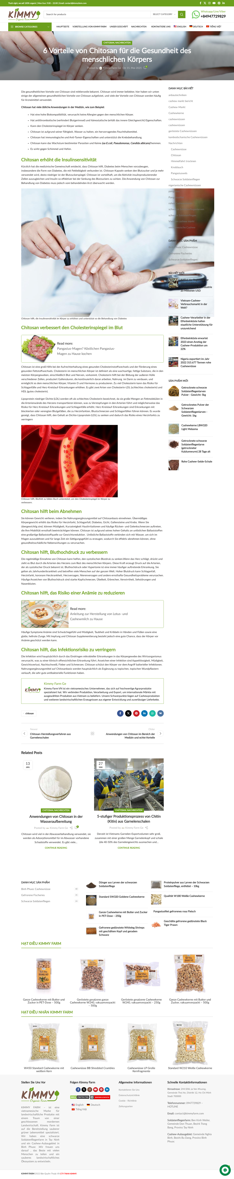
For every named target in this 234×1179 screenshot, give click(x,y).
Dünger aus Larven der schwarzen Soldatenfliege (118, 884)
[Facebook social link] (200, 3)
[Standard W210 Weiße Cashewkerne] (190, 1042)
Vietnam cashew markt (181, 221)
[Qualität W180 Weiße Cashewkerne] (156, 899)
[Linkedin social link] (223, 3)
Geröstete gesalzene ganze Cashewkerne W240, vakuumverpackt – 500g (92, 1002)
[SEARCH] (181, 14)
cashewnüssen (177, 119)
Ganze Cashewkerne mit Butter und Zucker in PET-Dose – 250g (123, 914)
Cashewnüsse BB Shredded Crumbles (93, 1068)
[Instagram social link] (209, 3)
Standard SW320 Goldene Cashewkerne (121, 897)
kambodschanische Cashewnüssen (188, 137)
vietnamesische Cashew (182, 227)
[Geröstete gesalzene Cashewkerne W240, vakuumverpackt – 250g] (141, 974)
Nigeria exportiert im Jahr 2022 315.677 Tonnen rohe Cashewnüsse (196, 363)
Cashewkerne (176, 113)
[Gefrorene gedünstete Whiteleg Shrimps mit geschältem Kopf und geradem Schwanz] (91, 932)
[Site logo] (24, 14)
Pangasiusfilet (176, 197)
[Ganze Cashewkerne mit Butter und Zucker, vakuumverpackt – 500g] (190, 974)
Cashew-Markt (177, 107)
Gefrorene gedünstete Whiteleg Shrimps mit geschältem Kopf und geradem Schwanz (121, 931)
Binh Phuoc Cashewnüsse (183, 247)
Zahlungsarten (126, 1106)
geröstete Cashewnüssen (183, 131)
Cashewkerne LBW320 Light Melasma (194, 427)
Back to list (92, 733)
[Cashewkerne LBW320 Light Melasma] (174, 429)
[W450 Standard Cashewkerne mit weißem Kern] (44, 1042)
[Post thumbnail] (173, 286)
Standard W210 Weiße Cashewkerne (190, 1068)
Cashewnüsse (178, 149)
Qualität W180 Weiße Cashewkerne (184, 896)
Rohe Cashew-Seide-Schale (196, 461)
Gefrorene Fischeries (180, 253)
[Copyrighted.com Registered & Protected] (100, 1097)
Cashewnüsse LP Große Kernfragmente (141, 1070)
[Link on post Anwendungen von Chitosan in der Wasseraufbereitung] (56, 774)
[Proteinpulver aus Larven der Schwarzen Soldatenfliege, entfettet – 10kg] (156, 885)
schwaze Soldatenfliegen (182, 215)
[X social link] (204, 3)
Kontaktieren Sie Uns (129, 1090)
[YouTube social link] (214, 3)
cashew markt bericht (181, 101)
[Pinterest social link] (219, 3)
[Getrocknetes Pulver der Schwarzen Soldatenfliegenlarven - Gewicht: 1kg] (174, 411)
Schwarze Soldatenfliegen (185, 179)
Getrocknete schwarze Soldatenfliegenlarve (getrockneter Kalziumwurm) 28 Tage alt (195, 446)
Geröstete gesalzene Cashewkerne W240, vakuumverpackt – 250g (141, 1001)
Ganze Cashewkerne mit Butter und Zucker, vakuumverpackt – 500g (190, 1001)
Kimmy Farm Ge (112, 68)
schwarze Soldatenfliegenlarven (186, 209)
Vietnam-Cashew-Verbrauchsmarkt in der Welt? (194, 304)
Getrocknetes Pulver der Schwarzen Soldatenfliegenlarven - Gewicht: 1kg (195, 410)
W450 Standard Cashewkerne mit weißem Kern (44, 1070)
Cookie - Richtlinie (128, 1101)
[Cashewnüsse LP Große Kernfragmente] (141, 1042)
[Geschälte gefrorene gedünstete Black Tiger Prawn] (156, 925)
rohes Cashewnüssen (180, 203)
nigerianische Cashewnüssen (185, 185)
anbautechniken (178, 95)
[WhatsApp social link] (152, 713)
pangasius (174, 191)
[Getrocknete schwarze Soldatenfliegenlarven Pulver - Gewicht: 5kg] (174, 392)
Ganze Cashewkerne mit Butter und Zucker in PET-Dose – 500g (44, 1001)
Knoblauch (177, 167)
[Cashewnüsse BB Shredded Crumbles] (92, 1042)
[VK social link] (160, 713)
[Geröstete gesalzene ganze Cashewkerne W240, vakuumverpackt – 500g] (92, 974)
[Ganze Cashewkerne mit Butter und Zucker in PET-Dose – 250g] (91, 915)
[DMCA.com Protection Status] (79, 1097)
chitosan (29, 713)
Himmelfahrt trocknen (183, 161)
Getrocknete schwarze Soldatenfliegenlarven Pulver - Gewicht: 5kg (194, 391)
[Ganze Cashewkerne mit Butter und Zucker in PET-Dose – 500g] (44, 974)
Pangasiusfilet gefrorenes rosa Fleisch (174, 911)
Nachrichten (123, 43)
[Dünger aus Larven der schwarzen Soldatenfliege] (91, 885)
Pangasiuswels (179, 173)
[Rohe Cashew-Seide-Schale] (174, 465)
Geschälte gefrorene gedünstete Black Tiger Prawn (185, 923)
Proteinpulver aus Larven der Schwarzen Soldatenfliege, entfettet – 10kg (186, 884)
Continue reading (56, 848)
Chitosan (109, 43)
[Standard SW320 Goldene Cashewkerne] (91, 900)
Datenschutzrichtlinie (129, 1095)
